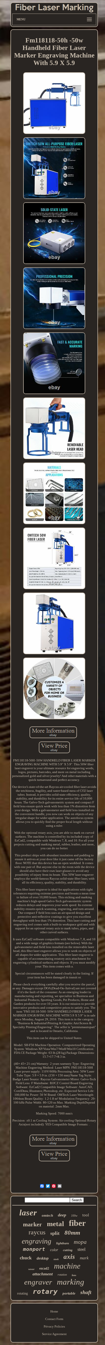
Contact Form (54, 1319)
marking (70, 1282)
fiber (77, 1223)
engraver (38, 1282)
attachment (42, 1273)
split (55, 1233)
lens (74, 1275)
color (54, 1250)
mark (84, 1258)
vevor (31, 1269)
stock (56, 1259)
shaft (85, 1292)
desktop (43, 1258)
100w (74, 1215)
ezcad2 (44, 1268)
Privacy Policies (54, 1326)
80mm (72, 1232)
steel (81, 1249)
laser (28, 1212)
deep (62, 1215)
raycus (37, 1232)
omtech (47, 1215)
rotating (22, 1293)
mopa (80, 1242)
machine (67, 1266)
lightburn (62, 1243)
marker (32, 1224)
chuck (26, 1257)
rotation (62, 1274)
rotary (45, 1291)
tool (85, 1215)
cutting (68, 1250)
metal (55, 1224)
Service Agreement (54, 1334)
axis (69, 1256)
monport (34, 1249)
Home (54, 1311)
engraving (36, 1241)
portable (69, 1293)
